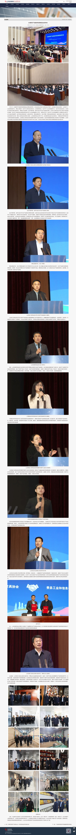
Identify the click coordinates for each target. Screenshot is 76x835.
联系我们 (63, 4)
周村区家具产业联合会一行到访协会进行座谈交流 (18, 824)
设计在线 (53, 4)
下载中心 (69, 4)
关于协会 (12, 4)
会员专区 (48, 4)
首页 (7, 4)
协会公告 (32, 4)
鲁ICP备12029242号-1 (27, 833)
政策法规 (27, 4)
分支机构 (17, 4)
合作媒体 (7, 6)
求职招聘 (58, 4)
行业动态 (22, 4)
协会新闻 (69, 19)
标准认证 (38, 4)
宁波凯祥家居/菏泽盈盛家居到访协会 (64, 824)
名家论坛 (43, 4)
